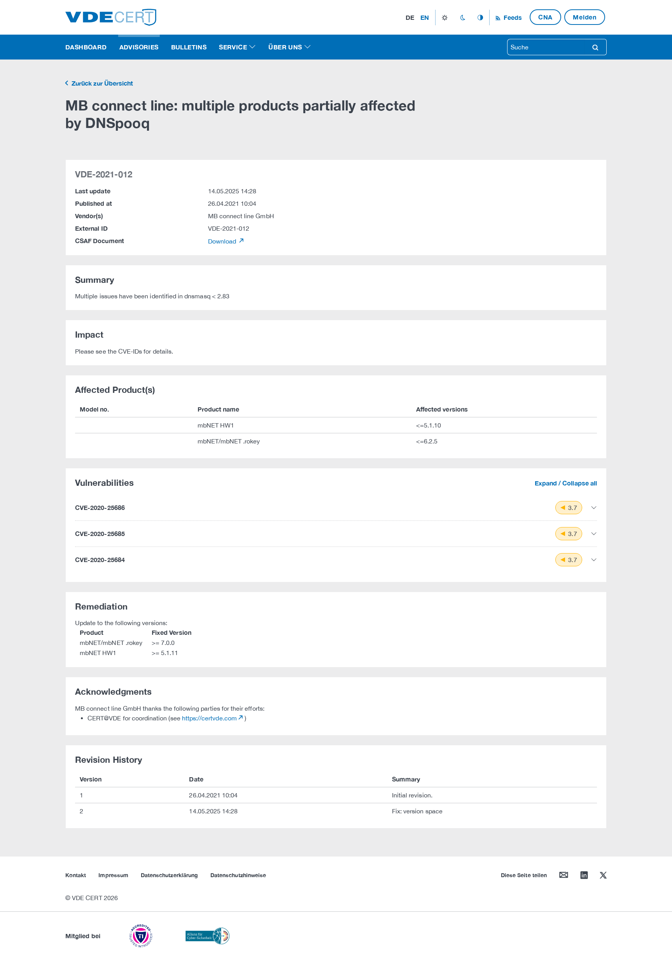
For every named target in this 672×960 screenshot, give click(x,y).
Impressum (113, 875)
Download (223, 241)
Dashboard (86, 47)
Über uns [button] (285, 47)
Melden (585, 17)
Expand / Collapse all (566, 483)
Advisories (139, 47)
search (595, 47)
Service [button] (233, 47)
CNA (545, 17)
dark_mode (462, 17)
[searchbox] (546, 47)
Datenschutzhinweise (238, 875)
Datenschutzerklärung (169, 875)
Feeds (512, 17)
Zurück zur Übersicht (101, 83)
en (424, 17)
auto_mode (480, 17)
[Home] (110, 16)
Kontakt (75, 875)
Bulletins (189, 47)
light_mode (445, 17)
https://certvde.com (209, 718)
